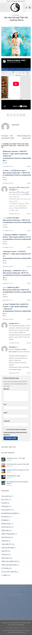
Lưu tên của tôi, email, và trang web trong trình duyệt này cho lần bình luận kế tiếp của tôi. (15, 432)
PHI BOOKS (5, 506)
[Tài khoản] (26, 7)
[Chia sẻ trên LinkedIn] (24, 115)
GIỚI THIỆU (9, 628)
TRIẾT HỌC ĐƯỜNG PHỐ (9, 561)
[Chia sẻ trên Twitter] (14, 115)
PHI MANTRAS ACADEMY (9, 513)
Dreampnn (12, 347)
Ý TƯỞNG (4, 575)
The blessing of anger (13, 476)
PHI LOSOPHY (16, 15)
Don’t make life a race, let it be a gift (18, 464)
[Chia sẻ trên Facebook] (11, 115)
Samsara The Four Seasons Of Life (18, 470)
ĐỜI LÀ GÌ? (4, 499)
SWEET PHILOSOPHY (8, 534)
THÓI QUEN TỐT (6, 544)
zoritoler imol (13, 323)
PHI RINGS (4, 520)
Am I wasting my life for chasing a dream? (17, 482)
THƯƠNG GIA (16, 628)
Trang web (7, 421)
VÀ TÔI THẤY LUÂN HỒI (8, 572)
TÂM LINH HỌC (6, 537)
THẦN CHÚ (4, 541)
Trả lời (29, 166)
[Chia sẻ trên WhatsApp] (7, 115)
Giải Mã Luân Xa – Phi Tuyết (16, 458)
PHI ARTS (4, 503)
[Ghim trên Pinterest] (20, 115)
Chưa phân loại (6, 496)
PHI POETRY (5, 517)
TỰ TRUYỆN (5, 568)
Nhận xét (9, 460)
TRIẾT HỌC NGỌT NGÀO (9, 565)
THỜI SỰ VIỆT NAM (7, 548)
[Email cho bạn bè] (17, 115)
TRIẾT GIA (23, 628)
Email (6, 412)
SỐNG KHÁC (5, 530)
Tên (5, 404)
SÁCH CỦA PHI (6, 527)
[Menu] (3, 7)
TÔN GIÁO (4, 554)
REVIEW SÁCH (5, 524)
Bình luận (7, 389)
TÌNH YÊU (4, 551)
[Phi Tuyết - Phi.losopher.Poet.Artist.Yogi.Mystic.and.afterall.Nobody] (15, 7)
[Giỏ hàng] (30, 7)
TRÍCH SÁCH (5, 558)
